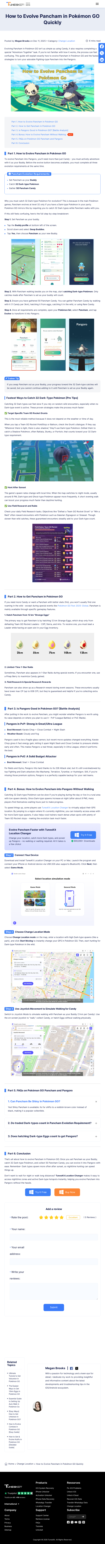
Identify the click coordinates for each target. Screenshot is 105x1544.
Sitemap (7, 1530)
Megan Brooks (22, 41)
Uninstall (39, 1530)
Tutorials (39, 1526)
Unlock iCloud (72, 1495)
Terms (7, 1519)
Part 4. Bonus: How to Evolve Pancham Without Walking (39, 134)
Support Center (42, 1515)
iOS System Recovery (45, 1488)
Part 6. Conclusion (20, 143)
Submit (54, 1307)
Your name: (17, 1229)
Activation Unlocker (44, 1495)
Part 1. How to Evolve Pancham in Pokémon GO (35, 121)
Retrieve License (43, 1519)
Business (8, 1526)
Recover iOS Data (74, 1499)
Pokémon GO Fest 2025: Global (73, 605)
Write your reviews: (17, 1275)
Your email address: (17, 1250)
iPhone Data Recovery (45, 1499)
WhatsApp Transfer (44, 1503)
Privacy (7, 1523)
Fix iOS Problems (74, 1488)
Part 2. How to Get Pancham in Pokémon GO (33, 126)
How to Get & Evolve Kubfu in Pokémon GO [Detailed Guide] (15, 1442)
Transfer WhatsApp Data (77, 1503)
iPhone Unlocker (42, 1492)
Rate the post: (19, 1217)
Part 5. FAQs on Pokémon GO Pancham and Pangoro (37, 139)
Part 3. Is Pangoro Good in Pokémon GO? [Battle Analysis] (40, 130)
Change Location (66, 41)
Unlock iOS (71, 1492)
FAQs (38, 1523)
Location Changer (43, 1506)
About (6, 1515)
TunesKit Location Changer (55, 807)
